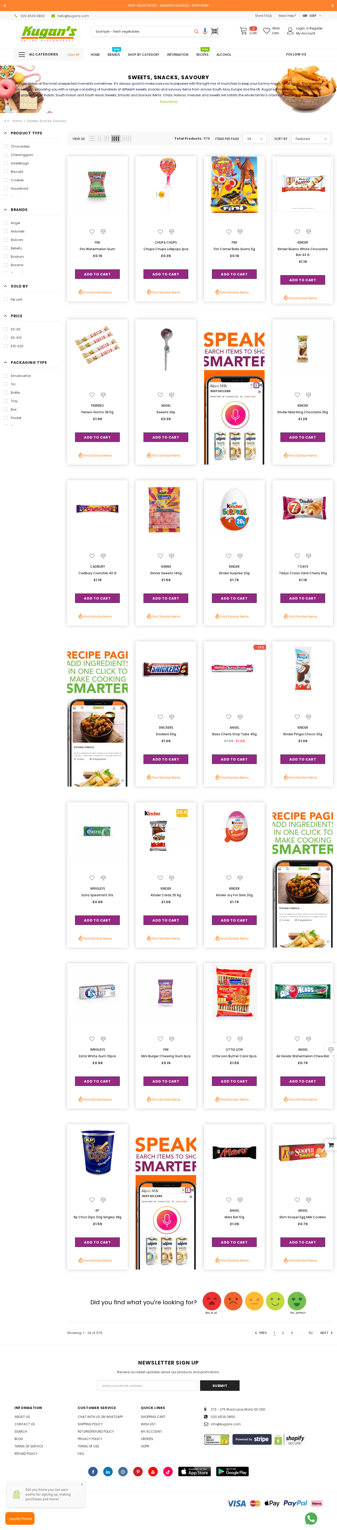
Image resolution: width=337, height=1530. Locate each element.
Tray (14, 401)
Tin (13, 384)
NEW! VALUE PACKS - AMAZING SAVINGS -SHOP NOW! (168, 5)
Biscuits (17, 171)
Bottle (15, 392)
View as (78, 139)
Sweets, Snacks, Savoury (46, 121)
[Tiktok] (168, 1471)
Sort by (281, 139)
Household (19, 188)
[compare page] (331, 1049)
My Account (305, 33)
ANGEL (166, 405)
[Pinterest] (138, 1471)
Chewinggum (22, 155)
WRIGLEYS (97, 888)
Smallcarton (21, 376)
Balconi (17, 240)
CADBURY (97, 566)
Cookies (17, 180)
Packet (16, 418)
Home (17, 121)
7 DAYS (302, 566)
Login (301, 28)
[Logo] (48, 34)
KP (97, 1210)
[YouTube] (153, 1471)
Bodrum (17, 256)
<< (7, 121)
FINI (97, 242)
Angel (15, 223)
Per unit (16, 299)
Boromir (17, 265)
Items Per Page (227, 139)
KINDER (303, 242)
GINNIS (166, 566)
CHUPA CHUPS (166, 242)
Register (316, 28)
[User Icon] (290, 30)
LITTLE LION (234, 1049)
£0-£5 (16, 329)
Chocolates (20, 146)
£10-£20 (17, 346)
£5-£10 (16, 337)
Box (14, 409)
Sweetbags (20, 163)
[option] (168, 5)
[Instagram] (123, 1471)
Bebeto (16, 248)
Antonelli (17, 231)
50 (311, 1333)
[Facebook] (93, 1471)
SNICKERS (166, 727)
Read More (168, 101)
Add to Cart (97, 274)
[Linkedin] (108, 1471)
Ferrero (97, 405)
